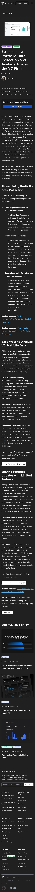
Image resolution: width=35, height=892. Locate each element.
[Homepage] (7, 3)
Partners (4, 859)
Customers (4, 863)
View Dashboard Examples (14, 464)
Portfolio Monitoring (8, 825)
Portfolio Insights (7, 828)
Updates (21, 797)
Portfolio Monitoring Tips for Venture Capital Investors (16, 319)
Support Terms (5, 883)
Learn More (7, 613)
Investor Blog (22, 856)
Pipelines (21, 804)
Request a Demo (22, 3)
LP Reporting (5, 832)
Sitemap (3, 881)
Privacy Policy (16, 881)
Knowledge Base (23, 859)
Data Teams (22, 822)
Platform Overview (7, 795)
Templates (21, 863)
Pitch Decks (22, 800)
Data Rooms (22, 807)
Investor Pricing (6, 842)
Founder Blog (22, 853)
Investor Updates (7, 798)
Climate (3, 866)
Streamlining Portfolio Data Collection (13, 88)
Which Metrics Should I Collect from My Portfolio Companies (15, 331)
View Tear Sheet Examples (14, 583)
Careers (8, 856)
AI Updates (5, 838)
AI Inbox (4, 835)
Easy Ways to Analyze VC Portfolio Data (14, 91)
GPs (19, 828)
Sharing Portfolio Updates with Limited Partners (17, 95)
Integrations (22, 866)
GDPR (9, 881)
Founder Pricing (6, 810)
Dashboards (22, 810)
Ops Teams (21, 832)
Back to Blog (7, 13)
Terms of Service (26, 881)
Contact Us (5, 869)
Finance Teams (23, 825)
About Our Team (6, 853)
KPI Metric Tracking (7, 807)
